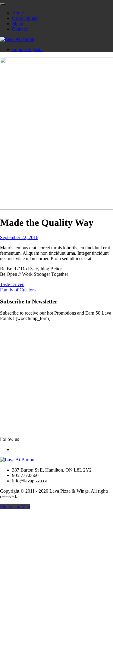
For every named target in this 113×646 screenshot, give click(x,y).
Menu (17, 23)
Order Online (24, 18)
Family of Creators (18, 289)
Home (18, 12)
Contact (19, 29)
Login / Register (27, 49)
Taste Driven (12, 284)
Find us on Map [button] (15, 506)
